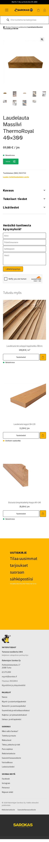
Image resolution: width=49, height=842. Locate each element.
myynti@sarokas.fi (9, 676)
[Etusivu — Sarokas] (23, 10)
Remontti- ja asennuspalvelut (14, 706)
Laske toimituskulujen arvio (16, 177)
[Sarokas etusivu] (24, 639)
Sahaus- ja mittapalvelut (11, 719)
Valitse (8, 161)
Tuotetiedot (21, 357)
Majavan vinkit (7, 792)
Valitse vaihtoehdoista (43, 357)
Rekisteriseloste (8, 753)
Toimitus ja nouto (9, 735)
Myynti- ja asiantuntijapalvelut (14, 701)
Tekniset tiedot (15, 199)
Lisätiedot (11, 207)
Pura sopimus (7, 749)
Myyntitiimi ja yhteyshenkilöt (13, 685)
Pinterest (6, 787)
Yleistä (4, 697)
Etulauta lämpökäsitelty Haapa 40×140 (24, 502)
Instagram (6, 783)
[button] (38, 10)
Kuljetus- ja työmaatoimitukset (14, 715)
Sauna (14, 27)
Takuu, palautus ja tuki (11, 744)
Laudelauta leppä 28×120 (24, 424)
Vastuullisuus (7, 762)
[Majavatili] (44, 10)
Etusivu (8, 27)
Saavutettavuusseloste (11, 758)
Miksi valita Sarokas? (10, 731)
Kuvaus (8, 190)
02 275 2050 (6, 672)
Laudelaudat (21, 27)
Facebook (6, 778)
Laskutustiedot (8, 766)
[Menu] (6, 10)
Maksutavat (6, 740)
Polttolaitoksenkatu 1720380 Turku (11, 666)
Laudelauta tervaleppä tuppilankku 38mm (24, 346)
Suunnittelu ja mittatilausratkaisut (16, 710)
